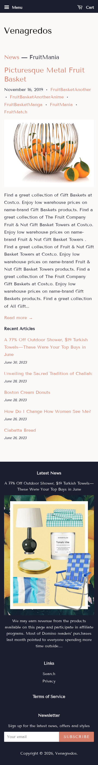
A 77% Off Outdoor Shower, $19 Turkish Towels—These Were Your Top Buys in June (46, 347)
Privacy (49, 681)
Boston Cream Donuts (27, 392)
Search (49, 674)
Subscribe (76, 736)
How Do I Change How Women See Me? (47, 411)
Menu (16, 7)
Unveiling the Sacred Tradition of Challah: (48, 373)
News (11, 57)
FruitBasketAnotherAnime (37, 96)
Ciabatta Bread (20, 430)
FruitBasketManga (23, 104)
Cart (89, 7)
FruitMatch (15, 111)
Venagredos (66, 753)
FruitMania (61, 104)
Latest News (49, 473)
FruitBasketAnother (70, 89)
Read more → (18, 317)
